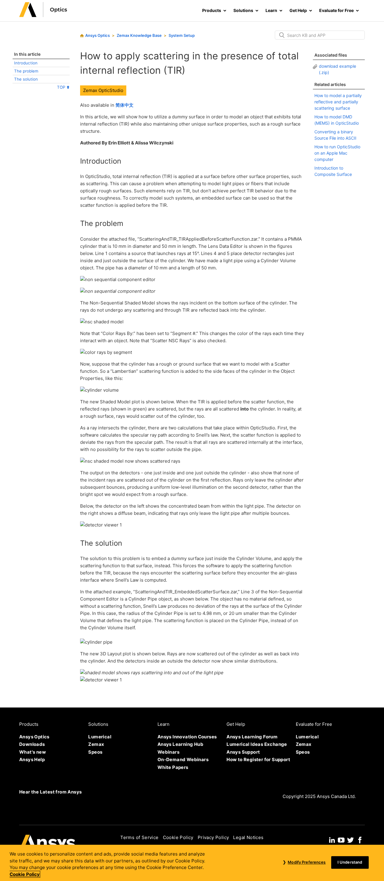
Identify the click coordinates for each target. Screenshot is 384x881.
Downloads (32, 744)
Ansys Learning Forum (252, 737)
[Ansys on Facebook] (360, 839)
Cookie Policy (178, 837)
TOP (62, 87)
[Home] (43, 15)
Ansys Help (32, 759)
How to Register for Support (258, 759)
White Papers (173, 767)
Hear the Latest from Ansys (50, 792)
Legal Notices (248, 837)
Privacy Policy (213, 837)
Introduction (26, 63)
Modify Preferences (307, 862)
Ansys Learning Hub (180, 744)
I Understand (350, 862)
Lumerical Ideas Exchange (256, 744)
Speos (95, 752)
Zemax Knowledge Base (139, 35)
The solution (26, 79)
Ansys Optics (97, 35)
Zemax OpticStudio (103, 90)
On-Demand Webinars (183, 759)
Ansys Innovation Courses (187, 737)
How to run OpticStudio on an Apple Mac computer (337, 153)
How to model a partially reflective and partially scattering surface (338, 102)
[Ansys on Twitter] (350, 839)
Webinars (168, 752)
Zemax (96, 744)
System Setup (182, 35)
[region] (192, 863)
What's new (32, 752)
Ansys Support (243, 752)
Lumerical (99, 737)
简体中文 (125, 105)
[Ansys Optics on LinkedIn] (332, 839)
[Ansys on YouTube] (341, 839)
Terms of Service (139, 837)
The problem (26, 71)
